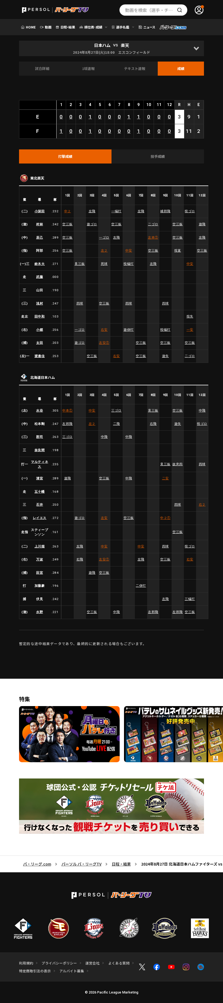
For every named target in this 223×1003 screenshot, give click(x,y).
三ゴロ (116, 410)
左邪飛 (67, 424)
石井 (39, 505)
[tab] (65, 156)
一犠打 (116, 211)
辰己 (39, 237)
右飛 (153, 424)
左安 (104, 343)
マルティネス (39, 464)
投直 (177, 250)
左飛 (92, 211)
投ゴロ (190, 211)
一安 (190, 330)
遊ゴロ (92, 224)
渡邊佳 (40, 356)
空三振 (67, 224)
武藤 (39, 277)
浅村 (39, 303)
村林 (39, 224)
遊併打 (128, 330)
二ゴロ (153, 224)
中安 (128, 250)
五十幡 (40, 492)
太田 (39, 343)
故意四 (177, 464)
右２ (202, 505)
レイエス (40, 518)
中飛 (202, 410)
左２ (104, 250)
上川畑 (40, 546)
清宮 (39, 478)
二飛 (116, 424)
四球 (79, 303)
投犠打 (128, 264)
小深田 (40, 211)
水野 (39, 612)
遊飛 (202, 224)
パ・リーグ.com (37, 864)
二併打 (141, 586)
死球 (104, 264)
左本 (153, 237)
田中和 (40, 316)
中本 (67, 410)
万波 (39, 559)
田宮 (39, 573)
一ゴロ (104, 237)
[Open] (196, 48)
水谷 (39, 410)
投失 (190, 316)
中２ (67, 211)
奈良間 (40, 450)
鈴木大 (40, 264)
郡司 (39, 437)
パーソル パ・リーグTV (81, 864)
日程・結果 (121, 864)
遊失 (165, 356)
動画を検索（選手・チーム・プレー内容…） (156, 10)
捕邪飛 (165, 211)
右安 (104, 330)
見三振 (80, 264)
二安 (165, 478)
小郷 (39, 330)
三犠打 (190, 599)
